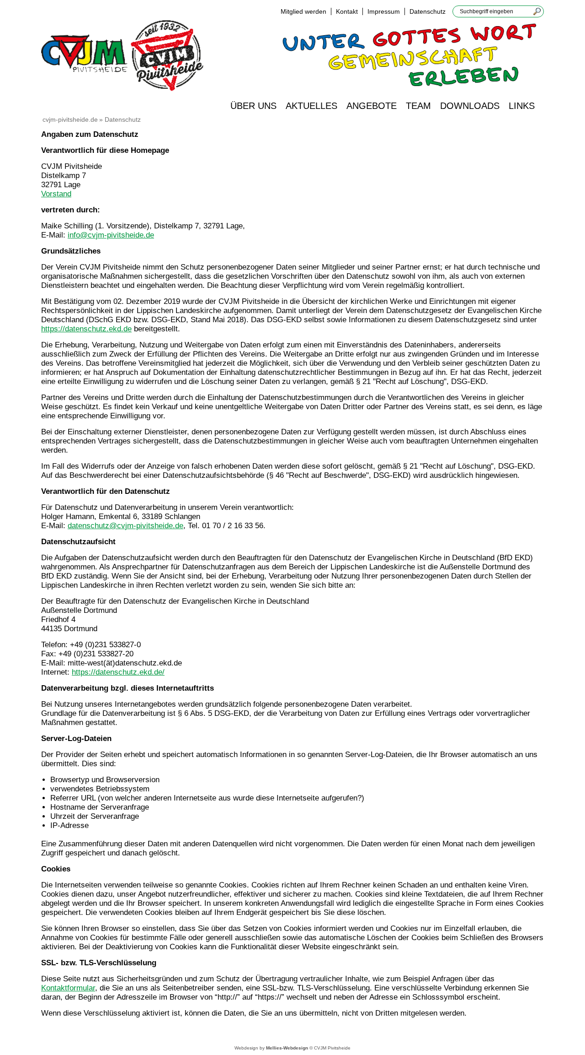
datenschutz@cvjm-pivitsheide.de (125, 525)
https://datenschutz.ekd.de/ (118, 672)
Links (522, 106)
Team (418, 106)
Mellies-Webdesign (287, 1047)
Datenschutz (428, 11)
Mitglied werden (303, 11)
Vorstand (56, 193)
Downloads (470, 106)
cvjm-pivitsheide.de (70, 119)
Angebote (371, 106)
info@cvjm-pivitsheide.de (111, 235)
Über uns (253, 106)
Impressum (383, 11)
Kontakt (347, 11)
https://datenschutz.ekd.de (86, 329)
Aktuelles (311, 106)
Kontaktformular (68, 988)
